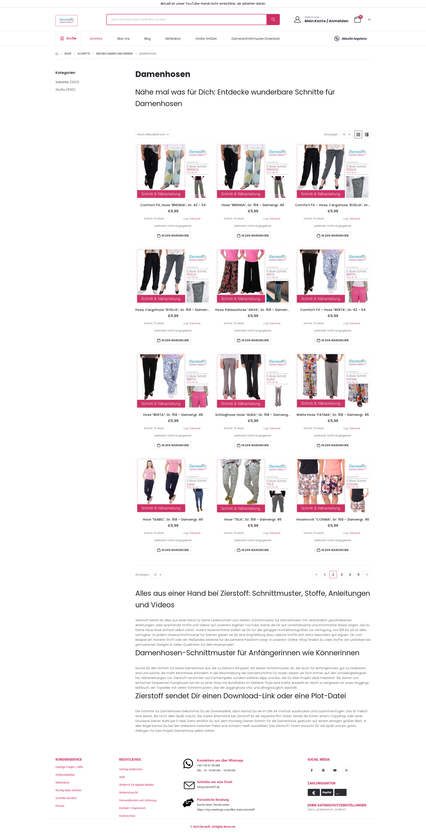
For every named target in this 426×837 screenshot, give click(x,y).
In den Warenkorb (175, 235)
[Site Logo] (66, 20)
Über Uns (123, 38)
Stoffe (60, 89)
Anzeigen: (331, 134)
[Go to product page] (173, 171)
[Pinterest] (323, 770)
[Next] (367, 574)
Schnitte (96, 38)
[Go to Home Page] (56, 53)
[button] (358, 134)
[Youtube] (335, 770)
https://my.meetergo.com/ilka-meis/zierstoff (226, 809)
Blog (147, 38)
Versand (194, 218)
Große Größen (206, 38)
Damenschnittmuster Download (256, 38)
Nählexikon (173, 38)
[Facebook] (312, 770)
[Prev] (316, 574)
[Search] (272, 19)
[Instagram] (346, 770)
